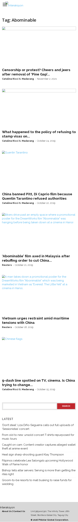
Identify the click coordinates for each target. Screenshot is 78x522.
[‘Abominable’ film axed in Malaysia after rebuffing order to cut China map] (39, 233)
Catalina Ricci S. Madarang (18, 78)
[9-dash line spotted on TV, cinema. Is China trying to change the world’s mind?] (39, 357)
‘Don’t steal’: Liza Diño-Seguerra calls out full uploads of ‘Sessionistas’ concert (38, 427)
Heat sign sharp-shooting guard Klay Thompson (33, 454)
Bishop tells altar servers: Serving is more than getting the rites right (38, 472)
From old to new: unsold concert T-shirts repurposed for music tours (38, 436)
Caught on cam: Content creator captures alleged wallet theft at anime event (38, 446)
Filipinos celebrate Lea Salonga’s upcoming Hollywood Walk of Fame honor (37, 462)
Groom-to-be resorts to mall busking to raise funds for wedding (37, 482)
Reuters (7, 265)
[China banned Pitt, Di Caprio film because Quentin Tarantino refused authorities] (39, 170)
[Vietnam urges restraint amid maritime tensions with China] (39, 295)
